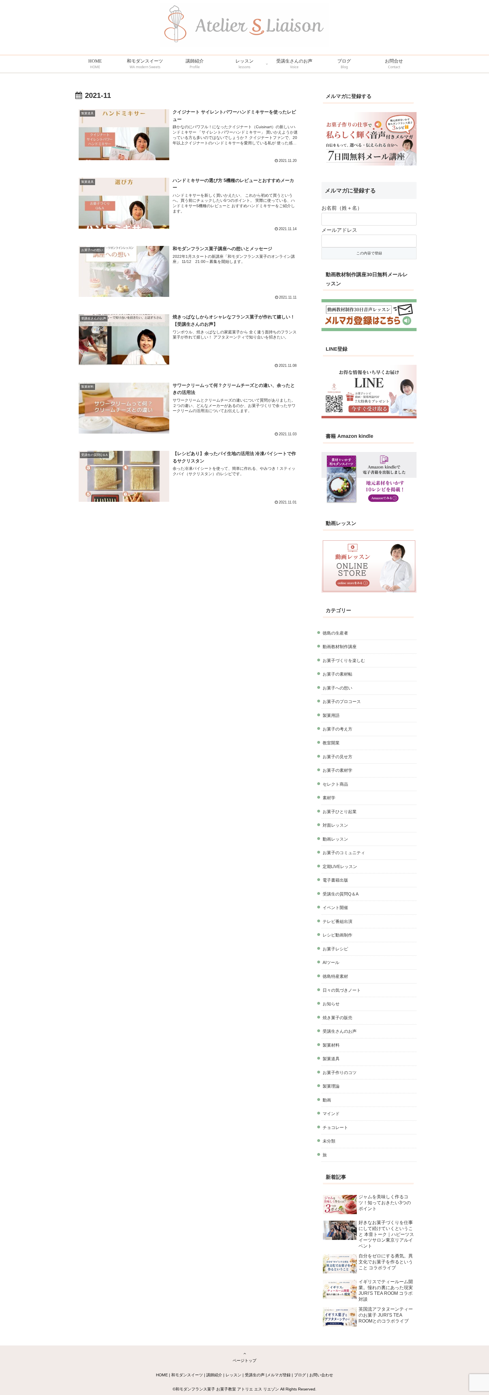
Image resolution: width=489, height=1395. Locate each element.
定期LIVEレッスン (340, 866)
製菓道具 (331, 1058)
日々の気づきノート (342, 990)
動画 (327, 1100)
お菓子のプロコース (342, 701)
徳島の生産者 (335, 633)
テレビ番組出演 (337, 921)
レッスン (233, 1375)
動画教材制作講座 (340, 646)
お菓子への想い (337, 687)
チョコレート (335, 1127)
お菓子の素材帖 (337, 674)
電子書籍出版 (335, 880)
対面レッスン (335, 825)
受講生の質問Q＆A (341, 894)
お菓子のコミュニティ (344, 852)
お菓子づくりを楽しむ (344, 660)
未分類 (329, 1141)
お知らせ (331, 1003)
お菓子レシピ (335, 948)
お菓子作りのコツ (340, 1072)
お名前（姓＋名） (341, 208)
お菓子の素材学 (337, 770)
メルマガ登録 (279, 1375)
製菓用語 (331, 715)
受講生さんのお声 (340, 1031)
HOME (162, 1375)
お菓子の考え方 (337, 729)
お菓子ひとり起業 (340, 811)
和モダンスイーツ (187, 1375)
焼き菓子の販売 (337, 1017)
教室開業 (331, 742)
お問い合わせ (321, 1375)
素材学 (329, 797)
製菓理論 (331, 1086)
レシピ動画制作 (337, 935)
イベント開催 (335, 907)
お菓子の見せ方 (337, 756)
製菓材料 (331, 1045)
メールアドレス (339, 230)
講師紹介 (214, 1375)
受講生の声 (255, 1375)
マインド (331, 1113)
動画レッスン (335, 839)
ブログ (300, 1375)
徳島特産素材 (335, 976)
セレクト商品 (335, 784)
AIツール (331, 962)
